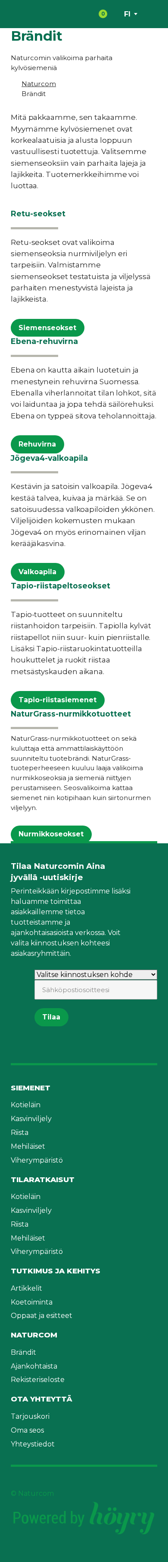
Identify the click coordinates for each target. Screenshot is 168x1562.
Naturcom (34, 1335)
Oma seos (27, 1430)
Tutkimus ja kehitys (55, 1270)
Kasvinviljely (31, 1119)
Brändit (23, 1352)
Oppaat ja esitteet (41, 1315)
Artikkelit (26, 1288)
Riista (19, 1132)
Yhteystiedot (33, 1444)
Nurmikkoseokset (51, 834)
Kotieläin (25, 1105)
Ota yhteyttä (41, 1399)
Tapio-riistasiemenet (57, 700)
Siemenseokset (47, 328)
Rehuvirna (37, 444)
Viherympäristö (37, 1160)
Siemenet (30, 1087)
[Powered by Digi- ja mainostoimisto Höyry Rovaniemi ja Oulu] (84, 1504)
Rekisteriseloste (38, 1380)
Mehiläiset (28, 1146)
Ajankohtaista (34, 1366)
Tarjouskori (30, 1416)
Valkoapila (37, 572)
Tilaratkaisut (43, 1179)
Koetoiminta (32, 1302)
